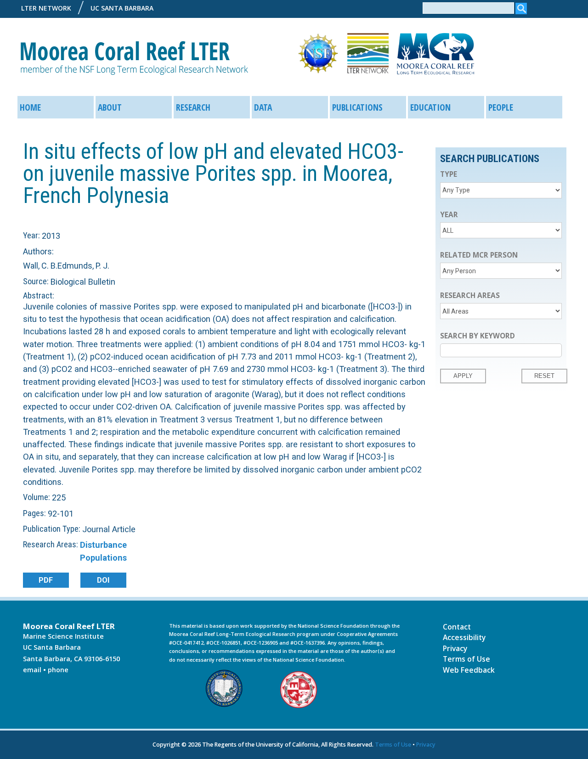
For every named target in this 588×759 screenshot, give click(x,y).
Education (430, 107)
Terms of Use (466, 659)
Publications (357, 107)
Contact (457, 627)
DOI (103, 580)
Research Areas (470, 295)
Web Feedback (469, 670)
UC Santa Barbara (121, 8)
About (110, 107)
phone (58, 669)
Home (30, 107)
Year (449, 214)
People (500, 107)
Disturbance (103, 545)
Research (193, 107)
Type (448, 174)
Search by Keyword (477, 336)
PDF (46, 580)
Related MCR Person (479, 255)
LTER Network (46, 8)
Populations (103, 557)
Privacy (455, 648)
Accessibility (464, 637)
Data (263, 107)
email (32, 669)
